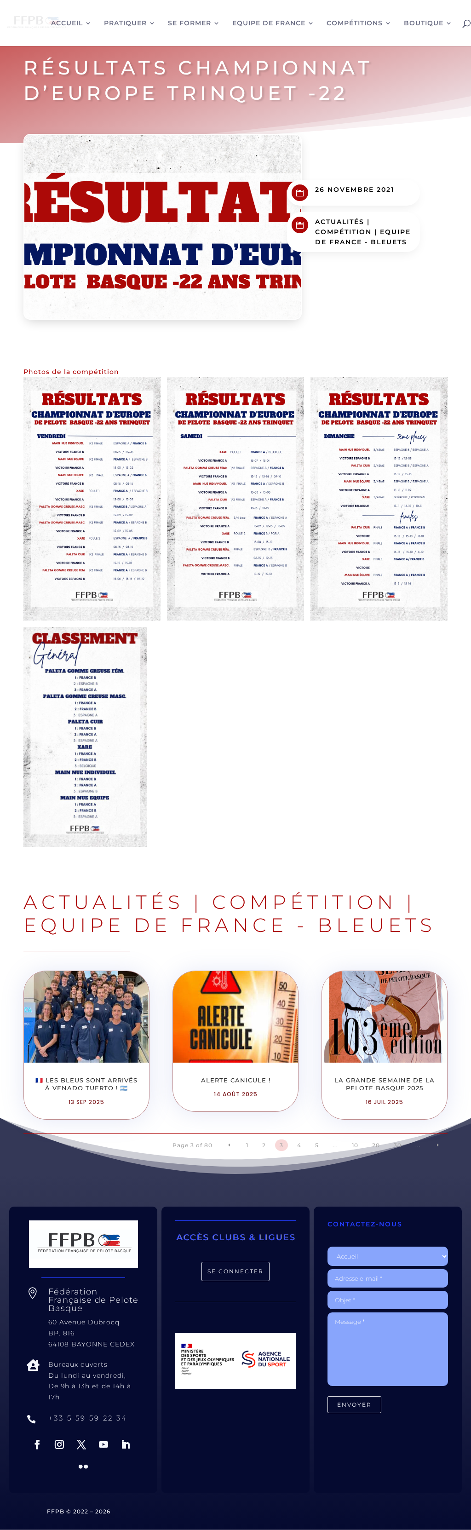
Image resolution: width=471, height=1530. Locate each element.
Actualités (339, 222)
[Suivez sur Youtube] (103, 1444)
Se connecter (235, 1271)
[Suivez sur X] (81, 1444)
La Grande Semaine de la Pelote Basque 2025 (384, 1084)
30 (398, 1145)
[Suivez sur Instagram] (59, 1444)
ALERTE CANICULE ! (235, 1080)
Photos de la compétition (71, 372)
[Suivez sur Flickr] (83, 1466)
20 (376, 1145)
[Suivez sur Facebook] (37, 1444)
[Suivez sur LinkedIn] (125, 1444)
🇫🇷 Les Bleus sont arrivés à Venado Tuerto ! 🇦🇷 (86, 1084)
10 (355, 1145)
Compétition (343, 232)
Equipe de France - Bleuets (229, 925)
